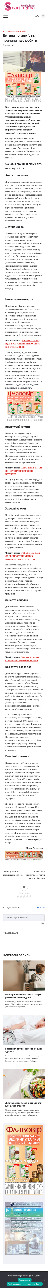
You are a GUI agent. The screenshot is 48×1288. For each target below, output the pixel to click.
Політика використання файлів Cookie (25, 1284)
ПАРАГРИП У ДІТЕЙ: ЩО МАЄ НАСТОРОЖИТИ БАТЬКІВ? (23, 470)
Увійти (42, 908)
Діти (5, 31)
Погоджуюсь (24, 1280)
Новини (22, 31)
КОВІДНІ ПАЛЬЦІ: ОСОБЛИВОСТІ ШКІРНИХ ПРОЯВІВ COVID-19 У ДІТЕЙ (22, 555)
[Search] (43, 16)
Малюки (12, 31)
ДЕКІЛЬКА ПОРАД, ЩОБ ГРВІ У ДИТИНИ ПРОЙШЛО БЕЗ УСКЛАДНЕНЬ (23, 343)
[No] (44, 1280)
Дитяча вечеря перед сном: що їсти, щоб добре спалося (23, 1104)
